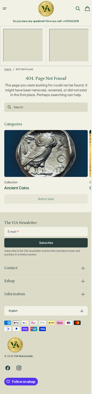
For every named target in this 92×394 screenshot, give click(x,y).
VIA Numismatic (23, 356)
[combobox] (44, 107)
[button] (4, 8)
